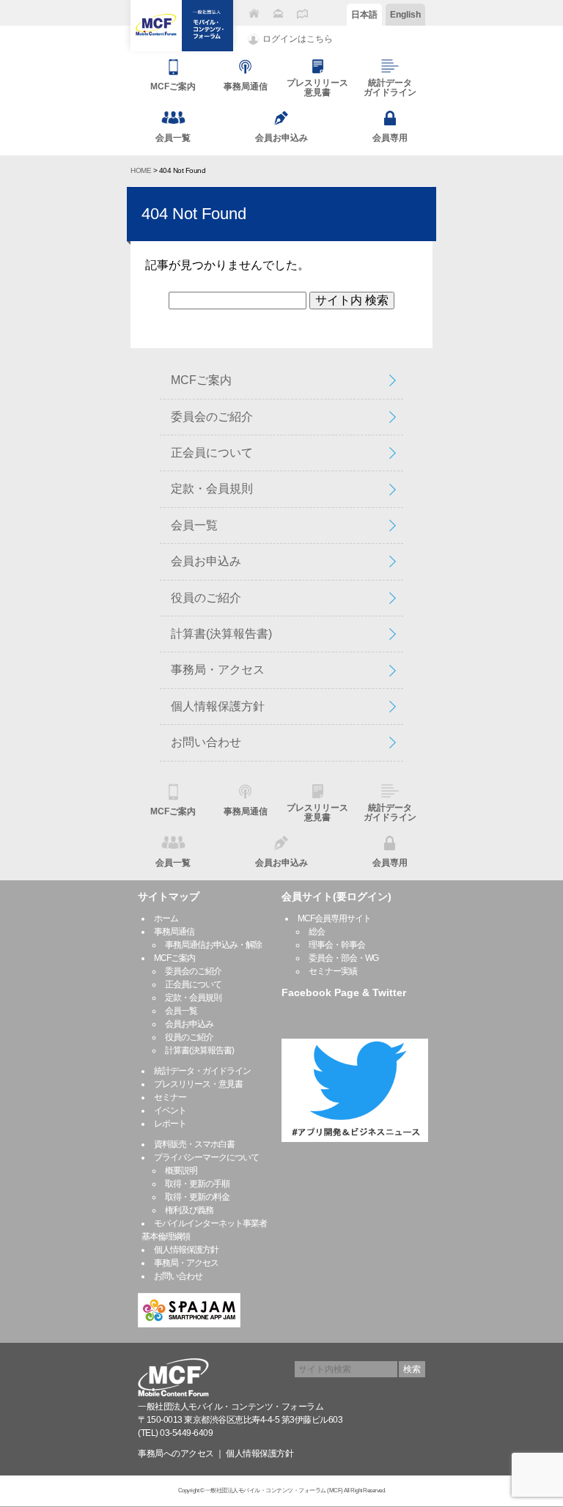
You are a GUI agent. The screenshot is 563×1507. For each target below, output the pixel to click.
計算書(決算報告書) (221, 633)
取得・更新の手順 (197, 1184)
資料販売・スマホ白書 (194, 1144)
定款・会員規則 (212, 488)
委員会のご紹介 (212, 416)
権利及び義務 (189, 1210)
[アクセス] (302, 13)
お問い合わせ (206, 742)
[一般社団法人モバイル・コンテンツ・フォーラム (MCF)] (181, 25)
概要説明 (181, 1170)
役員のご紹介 (206, 598)
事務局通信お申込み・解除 (213, 945)
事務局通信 (174, 931)
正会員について (212, 452)
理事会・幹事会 (337, 945)
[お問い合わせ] (278, 13)
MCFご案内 (201, 380)
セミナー (170, 1097)
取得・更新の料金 (197, 1197)
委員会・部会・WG (343, 958)
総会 (317, 931)
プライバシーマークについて (206, 1157)
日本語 (364, 15)
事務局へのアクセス (176, 1453)
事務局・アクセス (218, 669)
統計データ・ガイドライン (202, 1071)
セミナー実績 (333, 971)
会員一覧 (194, 525)
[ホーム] (254, 13)
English (405, 15)
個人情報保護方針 (218, 706)
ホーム (166, 918)
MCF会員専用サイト (334, 918)
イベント (170, 1110)
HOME (140, 170)
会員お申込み (206, 561)
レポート (170, 1124)
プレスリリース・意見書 (198, 1084)
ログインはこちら (297, 39)
